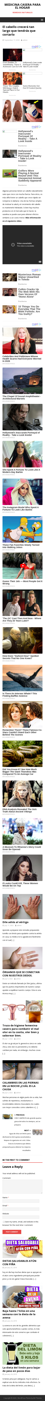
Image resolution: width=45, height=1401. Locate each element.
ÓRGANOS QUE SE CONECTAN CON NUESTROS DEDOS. (21, 973)
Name (5, 1197)
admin (25, 40)
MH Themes (37, 1398)
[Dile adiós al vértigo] (22, 917)
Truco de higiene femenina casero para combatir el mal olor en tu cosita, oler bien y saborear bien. (20, 1030)
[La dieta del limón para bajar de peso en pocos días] (22, 1363)
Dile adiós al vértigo (15, 922)
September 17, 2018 (11, 40)
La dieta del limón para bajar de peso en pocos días (21, 1369)
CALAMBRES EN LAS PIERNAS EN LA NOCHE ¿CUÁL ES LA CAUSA (20, 1086)
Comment (6, 1178)
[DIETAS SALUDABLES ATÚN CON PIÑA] (22, 1256)
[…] (13, 940)
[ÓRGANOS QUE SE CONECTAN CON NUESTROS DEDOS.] (22, 967)
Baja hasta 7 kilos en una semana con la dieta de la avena (19, 1314)
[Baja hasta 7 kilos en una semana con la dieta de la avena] (22, 1306)
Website (5, 1213)
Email (4, 1205)
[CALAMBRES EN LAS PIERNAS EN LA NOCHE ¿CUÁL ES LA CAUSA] (22, 1078)
